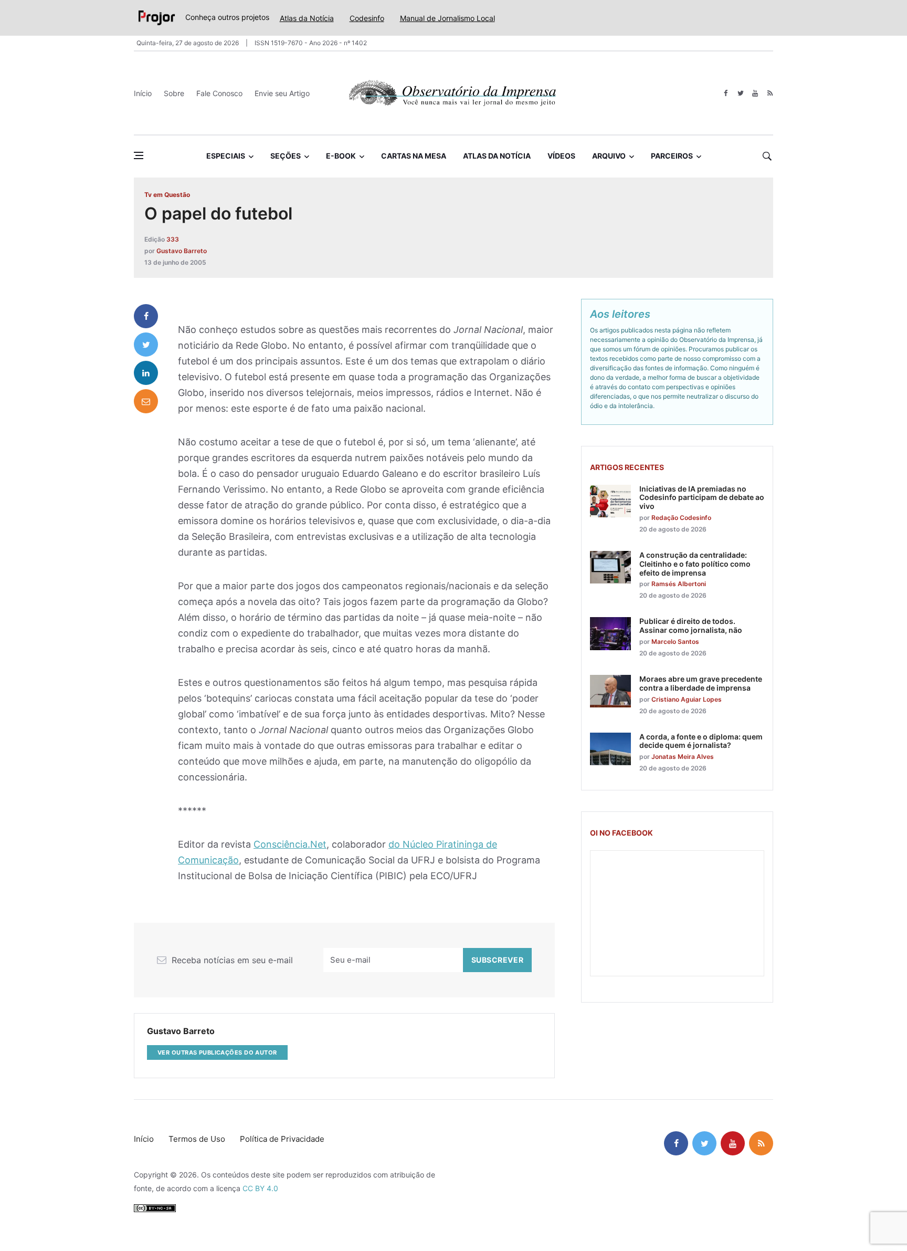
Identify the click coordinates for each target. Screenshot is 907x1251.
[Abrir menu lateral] (138, 155)
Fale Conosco (219, 93)
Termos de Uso (196, 1139)
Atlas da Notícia (307, 18)
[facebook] (725, 93)
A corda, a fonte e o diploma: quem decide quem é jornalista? (701, 741)
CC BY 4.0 (260, 1188)
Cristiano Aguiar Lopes (686, 699)
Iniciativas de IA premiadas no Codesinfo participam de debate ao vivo (701, 497)
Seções (285, 155)
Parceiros (672, 155)
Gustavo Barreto (181, 251)
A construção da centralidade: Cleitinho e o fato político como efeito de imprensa (695, 563)
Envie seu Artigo (282, 93)
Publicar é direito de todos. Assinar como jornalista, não (690, 625)
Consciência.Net (290, 844)
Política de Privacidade (282, 1139)
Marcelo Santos (675, 641)
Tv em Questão (167, 195)
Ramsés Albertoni (678, 584)
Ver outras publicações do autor (217, 1052)
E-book (341, 155)
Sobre (174, 93)
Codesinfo (367, 18)
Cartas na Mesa (413, 155)
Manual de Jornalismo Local (447, 18)
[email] (146, 401)
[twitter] (740, 93)
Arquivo (609, 155)
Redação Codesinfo (681, 518)
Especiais (225, 155)
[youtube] (755, 93)
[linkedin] (146, 373)
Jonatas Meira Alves (682, 756)
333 (172, 239)
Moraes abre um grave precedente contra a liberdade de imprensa (700, 683)
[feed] (769, 93)
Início (143, 93)
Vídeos (561, 155)
